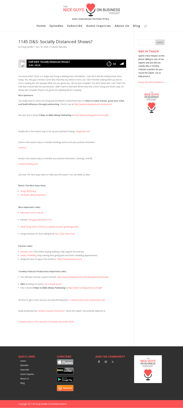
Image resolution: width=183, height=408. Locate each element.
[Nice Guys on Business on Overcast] (65, 390)
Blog (136, 26)
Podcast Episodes (58, 46)
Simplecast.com (83, 131)
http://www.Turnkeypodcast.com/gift (91, 115)
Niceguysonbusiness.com (40, 219)
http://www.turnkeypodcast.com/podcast (93, 104)
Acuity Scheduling (28, 255)
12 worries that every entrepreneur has (87, 300)
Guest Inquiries (98, 26)
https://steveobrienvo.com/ (69, 259)
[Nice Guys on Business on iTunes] (65, 364)
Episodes (56, 26)
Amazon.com (26, 251)
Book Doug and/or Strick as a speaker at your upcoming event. (49, 226)
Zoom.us (22, 147)
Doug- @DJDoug (28, 191)
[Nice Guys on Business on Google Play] (65, 381)
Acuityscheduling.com (28, 163)
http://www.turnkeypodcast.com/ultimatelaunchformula (82, 277)
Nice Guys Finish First (65, 233)
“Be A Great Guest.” (53, 284)
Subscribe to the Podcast (31, 212)
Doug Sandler (27, 46)
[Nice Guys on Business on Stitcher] (65, 373)
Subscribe (74, 26)
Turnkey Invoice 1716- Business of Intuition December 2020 (46, 321)
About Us (122, 26)
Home (41, 26)
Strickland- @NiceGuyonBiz (32, 194)
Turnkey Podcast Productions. (51, 310)
